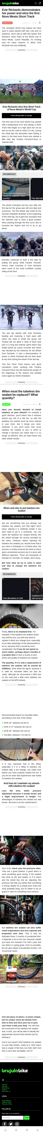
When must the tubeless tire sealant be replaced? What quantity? (14, 195)
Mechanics (6, 404)
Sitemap (4, 1086)
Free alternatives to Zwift (13, 598)
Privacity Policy (7, 1104)
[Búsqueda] (35, 3)
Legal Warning (6, 1100)
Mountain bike (7, 22)
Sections (4, 1084)
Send (26, 1117)
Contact (4, 1089)
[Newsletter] (39, 3)
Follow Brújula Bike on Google (21, 115)
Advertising (21, 50)
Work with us (6, 1091)
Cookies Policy (6, 1102)
